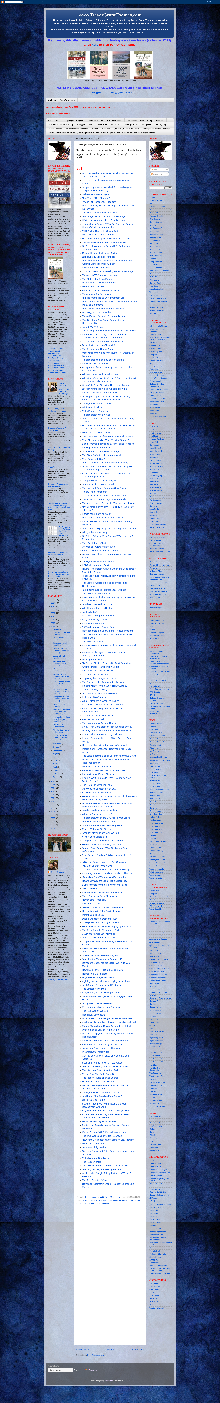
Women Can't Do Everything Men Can (101, 844)
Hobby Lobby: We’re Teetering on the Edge (57, 410)
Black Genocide (155, 1176)
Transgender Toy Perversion (96, 294)
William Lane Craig (157, 310)
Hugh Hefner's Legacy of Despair (99, 977)
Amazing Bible (155, 334)
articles (85, 1200)
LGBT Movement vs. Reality (96, 565)
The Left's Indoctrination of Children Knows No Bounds (110, 756)
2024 (53, 603)
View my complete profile (58, 980)
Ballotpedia (153, 950)
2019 (53, 620)
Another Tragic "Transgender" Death (100, 667)
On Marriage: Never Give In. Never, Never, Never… (58, 554)
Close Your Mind (54, 467)
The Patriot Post (54, 356)
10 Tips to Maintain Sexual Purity (98, 627)
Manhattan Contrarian (158, 582)
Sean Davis (154, 509)
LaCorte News (155, 783)
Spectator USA (155, 848)
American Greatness (157, 930)
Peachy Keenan (155, 503)
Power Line (154, 1022)
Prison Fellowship (156, 392)
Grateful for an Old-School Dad (98, 715)
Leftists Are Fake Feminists (96, 267)
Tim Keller (153, 304)
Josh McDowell (155, 255)
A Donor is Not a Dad (93, 719)
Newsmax (153, 808)
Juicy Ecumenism (156, 372)
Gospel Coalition (156, 361)
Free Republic (155, 990)
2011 (53, 798)
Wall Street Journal (157, 857)
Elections (106, 129)
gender (115, 1200)
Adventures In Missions (158, 326)
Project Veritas (155, 817)
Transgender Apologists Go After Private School (106, 818)
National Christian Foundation (156, 385)
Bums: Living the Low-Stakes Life (99, 345)
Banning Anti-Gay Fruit (93, 659)
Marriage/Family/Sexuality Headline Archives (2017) (61, 719)
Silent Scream (155, 1257)
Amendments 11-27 (157, 620)
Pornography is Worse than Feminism (101, 1007)
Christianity (94, 1200)
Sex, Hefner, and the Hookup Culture (101, 992)
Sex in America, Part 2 (93, 1100)
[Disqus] (110, 1240)
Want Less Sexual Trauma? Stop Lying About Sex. (107, 926)
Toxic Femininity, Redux (94, 1147)
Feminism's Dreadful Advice (96, 363)
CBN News (153, 730)
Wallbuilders (154, 1104)
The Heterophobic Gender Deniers (99, 723)
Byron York (153, 442)
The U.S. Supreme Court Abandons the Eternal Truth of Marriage (64, 388)
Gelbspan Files (155, 571)
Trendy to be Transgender (95, 492)
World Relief (154, 411)
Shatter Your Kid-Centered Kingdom (100, 955)
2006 (53, 815)
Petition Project (155, 585)
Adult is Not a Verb (91, 612)
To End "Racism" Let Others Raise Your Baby (105, 462)
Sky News (153, 844)
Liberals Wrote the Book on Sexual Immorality (60, 737)
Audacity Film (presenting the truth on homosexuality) (160, 662)
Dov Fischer (154, 457)
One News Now (155, 814)
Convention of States (157, 978)
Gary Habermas (155, 222)
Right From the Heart (158, 398)
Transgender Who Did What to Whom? (101, 1092)
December (57, 629)
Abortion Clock (155, 1163)
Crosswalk (153, 358)
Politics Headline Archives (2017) (60, 705)
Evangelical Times (156, 769)
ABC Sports (154, 1283)
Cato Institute (154, 956)
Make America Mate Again (95, 194)
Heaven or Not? (155, 237)
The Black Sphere (55, 358)
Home (110, 1349)
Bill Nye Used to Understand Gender (100, 550)
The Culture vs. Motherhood (96, 593)
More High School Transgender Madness (103, 308)
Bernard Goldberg (156, 439)
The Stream (154, 1091)
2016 (53, 781)
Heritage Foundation (157, 1001)
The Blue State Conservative (155, 1069)
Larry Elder (153, 473)
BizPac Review (155, 953)
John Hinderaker (156, 466)
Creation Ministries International (156, 545)
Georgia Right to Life (157, 1192)
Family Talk (154, 675)
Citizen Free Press (156, 748)
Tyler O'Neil (154, 521)
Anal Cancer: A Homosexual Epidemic (101, 985)
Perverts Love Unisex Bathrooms (99, 282)
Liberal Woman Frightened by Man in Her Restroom (108, 444)
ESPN (151, 1293)
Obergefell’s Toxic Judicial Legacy (99, 480)
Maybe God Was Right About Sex (99, 1074)
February (57, 774)
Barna (151, 1120)
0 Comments (115, 1197)
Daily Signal (154, 763)
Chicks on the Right (157, 962)
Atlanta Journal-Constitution (59, 373)
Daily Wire (153, 987)
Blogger (127, 1381)
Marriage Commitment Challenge (156, 129)
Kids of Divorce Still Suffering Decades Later (104, 1132)
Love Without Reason (158, 378)
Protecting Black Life (157, 1254)
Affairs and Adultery (92, 407)
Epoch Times (154, 766)
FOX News (153, 772)
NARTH (152, 695)
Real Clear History (55, 370)
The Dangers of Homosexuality (139, 120)
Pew (151, 1141)
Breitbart (152, 727)
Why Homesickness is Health (97, 608)
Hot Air (152, 1004)
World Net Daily (155, 878)
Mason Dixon (154, 1138)
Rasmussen (154, 1147)
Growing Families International (156, 685)
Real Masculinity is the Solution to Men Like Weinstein (109, 1022)
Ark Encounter (155, 540)
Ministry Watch (155, 381)
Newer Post (82, 1349)
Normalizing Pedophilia (94, 900)
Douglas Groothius (156, 216)
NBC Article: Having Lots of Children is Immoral (106, 1066)
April (55, 767)
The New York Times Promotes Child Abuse (104, 488)
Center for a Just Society (159, 959)
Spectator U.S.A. (156, 1053)
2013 (53, 791)
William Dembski (156, 307)
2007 (53, 811)
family (109, 1200)
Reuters (152, 835)
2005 (53, 818)
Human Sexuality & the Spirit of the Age (102, 911)
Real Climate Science (158, 591)
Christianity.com (155, 352)
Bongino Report (155, 724)
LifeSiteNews (53, 353)
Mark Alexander (155, 479)
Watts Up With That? (157, 594)
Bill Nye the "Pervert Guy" (95, 532)
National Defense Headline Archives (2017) (61, 676)
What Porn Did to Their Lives (96, 766)
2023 (53, 606)
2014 (53, 788)
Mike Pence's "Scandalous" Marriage (100, 451)
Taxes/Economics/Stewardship (60, 124)
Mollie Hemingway (156, 497)
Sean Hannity (154, 1047)
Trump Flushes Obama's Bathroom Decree (104, 316)
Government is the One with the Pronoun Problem (107, 631)
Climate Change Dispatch (159, 565)
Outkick (152, 1305)
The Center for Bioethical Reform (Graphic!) (159, 1269)
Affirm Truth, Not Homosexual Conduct (101, 290)
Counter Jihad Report (158, 757)
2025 (53, 600)
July (55, 757)
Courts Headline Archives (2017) (60, 639)
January (56, 777)
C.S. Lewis (153, 204)
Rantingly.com (155, 820)
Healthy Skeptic (155, 608)
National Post (154, 796)
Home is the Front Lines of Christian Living (103, 517)
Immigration (116, 124)
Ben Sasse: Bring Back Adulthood (99, 615)
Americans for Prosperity (159, 939)
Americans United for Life (159, 1173)
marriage (80, 1203)
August (56, 754)
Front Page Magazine (158, 993)
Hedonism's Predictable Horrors (98, 1081)
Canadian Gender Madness (96, 674)
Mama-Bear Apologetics (159, 271)
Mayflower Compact (157, 636)
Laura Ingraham (155, 1010)
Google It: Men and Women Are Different (102, 840)
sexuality (91, 1203)
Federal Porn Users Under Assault (99, 392)
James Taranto (155, 463)
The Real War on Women (95, 1011)
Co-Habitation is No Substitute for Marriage (104, 495)
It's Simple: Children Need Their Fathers (102, 704)
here (95, 44)
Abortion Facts (155, 1167)
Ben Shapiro (154, 436)
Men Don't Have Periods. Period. (98, 821)
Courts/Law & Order (95, 120)
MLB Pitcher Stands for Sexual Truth (100, 231)
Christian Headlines (157, 207)
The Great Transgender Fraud (97, 785)
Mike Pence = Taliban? (93, 459)
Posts (155, 170)
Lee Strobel (154, 265)
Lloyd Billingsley (155, 476)
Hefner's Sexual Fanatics (94, 974)
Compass (153, 894)
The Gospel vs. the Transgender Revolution (104, 682)
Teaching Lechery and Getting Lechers (101, 1169)
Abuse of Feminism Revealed (97, 792)
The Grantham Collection (159, 1273)
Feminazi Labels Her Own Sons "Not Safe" (103, 770)
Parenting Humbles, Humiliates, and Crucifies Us (107, 873)
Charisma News (155, 733)
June (55, 760)
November (57, 744)
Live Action (153, 1225)
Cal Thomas (154, 445)
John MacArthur (155, 253)
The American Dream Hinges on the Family (104, 499)
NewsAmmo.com (156, 805)
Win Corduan (154, 313)
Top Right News (155, 1094)
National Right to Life (157, 1232)
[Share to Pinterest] (138, 1197)
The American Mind (157, 1062)
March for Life (155, 1229)
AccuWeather (154, 1287)
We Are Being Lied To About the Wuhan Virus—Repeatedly (64, 531)
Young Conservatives (158, 1107)
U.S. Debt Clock (155, 906)
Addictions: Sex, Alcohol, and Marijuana (102, 1048)
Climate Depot (54, 351)
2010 (53, 801)
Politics (95, 129)
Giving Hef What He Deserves (97, 1003)
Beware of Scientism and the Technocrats (58, 485)
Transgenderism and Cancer (96, 403)
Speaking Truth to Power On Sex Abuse (102, 1062)
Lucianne (153, 1016)
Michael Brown (155, 277)
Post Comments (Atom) (96, 1355)
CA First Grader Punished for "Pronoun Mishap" (106, 869)
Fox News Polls (155, 1126)
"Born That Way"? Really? (95, 689)
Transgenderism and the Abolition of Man (103, 360)
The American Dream (158, 1059)
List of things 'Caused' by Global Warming (159, 578)
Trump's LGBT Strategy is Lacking (99, 275)
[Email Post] (124, 1197)
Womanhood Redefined (94, 286)
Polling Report (155, 1144)
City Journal (154, 751)
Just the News (155, 780)
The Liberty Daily (156, 851)
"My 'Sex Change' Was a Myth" (97, 866)
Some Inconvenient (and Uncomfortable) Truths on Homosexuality (58, 574)
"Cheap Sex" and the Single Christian (101, 922)
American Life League (158, 1170)
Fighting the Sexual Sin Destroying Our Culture (106, 981)
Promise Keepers (156, 395)
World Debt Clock (156, 909)
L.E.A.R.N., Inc (155, 1201)
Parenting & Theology (93, 915)
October (56, 747)
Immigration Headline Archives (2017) (61, 633)
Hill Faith (152, 364)
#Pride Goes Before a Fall (95, 837)
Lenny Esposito (155, 268)
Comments (157, 174)
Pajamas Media (155, 1019)
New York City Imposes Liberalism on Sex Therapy (108, 1139)
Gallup (152, 1129)
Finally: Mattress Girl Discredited (98, 829)
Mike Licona (154, 280)
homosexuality (134, 1200)
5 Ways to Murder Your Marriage (98, 934)
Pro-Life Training (156, 703)
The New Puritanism (92, 641)
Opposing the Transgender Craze (99, 678)
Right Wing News (156, 1038)
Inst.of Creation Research (159, 552)
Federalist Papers (156, 633)
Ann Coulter (154, 430)
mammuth (109, 1381)
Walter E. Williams (156, 527)
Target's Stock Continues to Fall (98, 484)
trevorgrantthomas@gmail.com (110, 92)
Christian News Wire (157, 742)
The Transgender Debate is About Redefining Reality (109, 330)
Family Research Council (159, 672)
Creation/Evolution (114, 120)
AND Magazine (155, 942)
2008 (53, 808)
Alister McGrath (155, 201)
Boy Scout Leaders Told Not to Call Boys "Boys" (106, 1110)
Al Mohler (153, 198)
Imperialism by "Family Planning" (98, 774)
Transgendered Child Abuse (96, 415)
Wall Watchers (155, 407)
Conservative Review (157, 972)
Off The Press (155, 811)
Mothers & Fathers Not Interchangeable (102, 825)
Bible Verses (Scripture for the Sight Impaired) (159, 338)
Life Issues (153, 1213)
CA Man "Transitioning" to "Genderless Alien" (104, 389)
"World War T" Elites (92, 327)
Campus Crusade (156, 345)
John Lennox (154, 250)
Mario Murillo (154, 274)
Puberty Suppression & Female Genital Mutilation (107, 730)
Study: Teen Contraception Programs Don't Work (107, 727)
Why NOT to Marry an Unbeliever (99, 1121)
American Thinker (55, 349)
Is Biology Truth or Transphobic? (98, 312)
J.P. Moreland (154, 240)
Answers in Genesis (157, 537)
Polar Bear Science (157, 588)
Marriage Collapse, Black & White (99, 937)
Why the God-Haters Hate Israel (61, 731)
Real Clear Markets (56, 365)
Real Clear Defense (157, 823)
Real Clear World (156, 832)
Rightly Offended (156, 1041)
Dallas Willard (154, 213)
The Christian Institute (158, 298)
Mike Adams (154, 494)
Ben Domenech (155, 433)
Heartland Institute (156, 574)
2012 (53, 795)
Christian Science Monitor (159, 968)
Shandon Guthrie (156, 289)
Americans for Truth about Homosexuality (159, 657)
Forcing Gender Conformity (96, 447)
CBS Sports (154, 1290)
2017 (53, 626)
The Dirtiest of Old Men (94, 989)
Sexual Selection (90, 888)
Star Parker (154, 515)
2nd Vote (153, 1160)
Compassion (154, 355)
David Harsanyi (155, 451)
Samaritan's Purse (156, 401)
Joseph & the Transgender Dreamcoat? (102, 959)
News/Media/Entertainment (77, 129)
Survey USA (154, 1150)
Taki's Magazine (155, 1056)
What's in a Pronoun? (93, 1143)
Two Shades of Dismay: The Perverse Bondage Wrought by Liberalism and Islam (59, 507)
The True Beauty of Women (96, 1180)
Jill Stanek (153, 1198)
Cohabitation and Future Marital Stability (102, 341)
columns (102, 1200)
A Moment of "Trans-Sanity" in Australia (102, 1044)
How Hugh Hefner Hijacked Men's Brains (102, 970)
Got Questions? (155, 228)
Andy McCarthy (155, 427)
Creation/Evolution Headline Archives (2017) (61, 691)
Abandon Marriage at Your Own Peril (100, 833)
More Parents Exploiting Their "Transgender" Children (109, 528)
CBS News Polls (155, 1123)
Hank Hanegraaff (156, 234)
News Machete (155, 802)
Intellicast (153, 1299)
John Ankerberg (155, 246)
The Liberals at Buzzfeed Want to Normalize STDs (107, 436)
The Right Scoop (156, 1088)
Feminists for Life (156, 1189)
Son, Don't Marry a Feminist (96, 619)
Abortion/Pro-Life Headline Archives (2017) (61, 663)
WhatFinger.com (156, 872)
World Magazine (156, 875)
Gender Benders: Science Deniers (99, 810)
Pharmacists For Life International (157, 1239)
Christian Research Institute (160, 210)
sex (86, 1203)
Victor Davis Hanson (157, 524)
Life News (153, 1216)
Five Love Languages (158, 678)
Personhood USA (156, 1235)
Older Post (138, 1349)
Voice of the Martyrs (157, 404)
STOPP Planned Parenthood (156, 1261)
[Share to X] (133, 1197)
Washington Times (156, 866)
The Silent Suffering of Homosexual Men (102, 455)
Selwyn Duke (154, 512)
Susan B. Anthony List (158, 1265)
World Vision (154, 414)
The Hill (152, 1079)
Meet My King (160, 124)
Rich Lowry (153, 506)
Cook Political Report (157, 981)
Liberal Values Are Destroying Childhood (102, 734)
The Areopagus (155, 295)
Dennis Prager (155, 454)
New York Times (155, 799)
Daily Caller (154, 984)
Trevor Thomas (102, 1203)
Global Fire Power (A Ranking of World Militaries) (160, 997)
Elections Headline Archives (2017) (60, 657)
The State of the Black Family (97, 279)
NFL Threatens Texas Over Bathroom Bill (103, 298)
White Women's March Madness (98, 234)
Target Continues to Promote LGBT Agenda (104, 590)
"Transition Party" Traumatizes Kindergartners (105, 877)
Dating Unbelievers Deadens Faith (99, 919)
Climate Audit (154, 562)
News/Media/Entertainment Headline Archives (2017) (61, 712)
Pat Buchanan (155, 500)
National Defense (55, 129)
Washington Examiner (158, 860)
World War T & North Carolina (97, 432)
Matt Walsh (153, 485)
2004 (53, 822)
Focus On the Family (157, 681)
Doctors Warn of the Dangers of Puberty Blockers (107, 1018)
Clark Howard (154, 891)
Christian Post (155, 349)
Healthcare (102, 124)
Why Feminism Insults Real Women (100, 374)
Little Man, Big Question (94, 697)
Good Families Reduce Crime (97, 604)
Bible (151, 626)
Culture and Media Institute (160, 760)
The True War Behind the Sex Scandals (102, 1136)
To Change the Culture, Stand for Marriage (103, 216)
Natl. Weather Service (158, 1302)
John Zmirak (154, 469)
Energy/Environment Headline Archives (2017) (61, 651)
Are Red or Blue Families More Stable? (102, 1096)
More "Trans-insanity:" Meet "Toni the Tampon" (105, 440)
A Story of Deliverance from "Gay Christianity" (105, 862)
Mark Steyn (154, 482)
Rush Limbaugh (155, 1044)
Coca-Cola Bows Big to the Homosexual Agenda (106, 385)
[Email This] (128, 1197)
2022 (53, 610)
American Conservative (158, 927)
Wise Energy (154, 597)
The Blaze (153, 1065)
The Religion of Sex (92, 1162)
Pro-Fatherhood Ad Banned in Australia (102, 892)
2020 (53, 616)
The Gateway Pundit (157, 1076)
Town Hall (153, 1098)
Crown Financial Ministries (160, 897)
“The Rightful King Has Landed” (60, 725)
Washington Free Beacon (159, 863)
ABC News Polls (155, 1117)
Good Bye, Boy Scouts (93, 1014)
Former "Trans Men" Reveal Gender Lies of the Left (108, 1026)
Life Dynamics (155, 1207)
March (56, 770)
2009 (53, 805)
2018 (53, 623)
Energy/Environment (85, 124)
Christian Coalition (156, 965)
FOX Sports (154, 1296)
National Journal (156, 793)
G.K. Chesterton (155, 219)
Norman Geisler (155, 283)
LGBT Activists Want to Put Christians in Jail (104, 885)
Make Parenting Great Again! (97, 411)
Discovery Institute (156, 549)
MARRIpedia (154, 692)
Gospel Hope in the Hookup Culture (100, 253)
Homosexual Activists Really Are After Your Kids (106, 745)
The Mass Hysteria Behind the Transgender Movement (110, 503)
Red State (153, 1035)
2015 (53, 785)
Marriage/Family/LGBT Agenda (138, 124)
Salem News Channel (158, 841)
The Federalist (155, 1073)
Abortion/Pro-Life (55, 120)
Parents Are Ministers (93, 623)
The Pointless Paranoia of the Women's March (105, 242)
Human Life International (159, 1195)
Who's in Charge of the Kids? (97, 814)
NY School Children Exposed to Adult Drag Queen (107, 663)
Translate (93, 1370)
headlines (123, 1200)
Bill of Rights (154, 629)
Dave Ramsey (155, 900)
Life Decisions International (160, 1204)
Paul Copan (154, 286)
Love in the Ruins (91, 903)
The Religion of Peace (158, 301)
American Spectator (157, 933)
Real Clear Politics (156, 1031)
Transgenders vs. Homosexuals (98, 561)
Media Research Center (159, 790)
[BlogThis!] (131, 1197)
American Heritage (156, 623)
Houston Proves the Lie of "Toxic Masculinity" (105, 881)
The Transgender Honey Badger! (98, 349)
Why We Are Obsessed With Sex (99, 789)
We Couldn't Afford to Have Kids (98, 547)
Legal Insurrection (156, 1013)
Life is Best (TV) (155, 1210)
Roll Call (152, 838)
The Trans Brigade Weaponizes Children (102, 930)
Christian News (155, 739)
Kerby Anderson (155, 262)
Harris (151, 1132)
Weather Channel (156, 1308)
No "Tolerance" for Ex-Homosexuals (100, 693)
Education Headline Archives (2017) (60, 670)
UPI (150, 854)
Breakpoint (153, 342)
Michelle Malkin (155, 491)
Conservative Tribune (158, 975)
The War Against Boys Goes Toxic (99, 212)
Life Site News (155, 787)
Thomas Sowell (155, 518)
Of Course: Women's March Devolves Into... (104, 220)
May (55, 764)
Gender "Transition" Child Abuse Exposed (103, 907)
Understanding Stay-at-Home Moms (100, 1030)
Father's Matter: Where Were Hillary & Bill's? (104, 686)
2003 (53, 825)
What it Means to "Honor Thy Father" (100, 701)
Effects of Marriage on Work (96, 514)
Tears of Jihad (155, 292)
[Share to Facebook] (136, 1197)
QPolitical (153, 1025)
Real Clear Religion (56, 368)
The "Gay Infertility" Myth (94, 543)
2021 (53, 613)
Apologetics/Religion (74, 120)
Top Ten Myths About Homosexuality (158, 712)
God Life (152, 225)
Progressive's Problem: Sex (96, 1052)
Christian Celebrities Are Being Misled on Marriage (107, 271)
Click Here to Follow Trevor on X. (61, 100)
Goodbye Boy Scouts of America (98, 257)
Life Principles (155, 1219)
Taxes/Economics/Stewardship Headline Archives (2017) (61, 684)
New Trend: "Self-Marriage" (96, 198)
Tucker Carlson (155, 1101)
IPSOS (152, 1135)
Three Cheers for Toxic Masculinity (99, 896)
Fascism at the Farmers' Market (98, 670)
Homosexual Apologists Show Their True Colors (106, 238)
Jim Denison (154, 243)
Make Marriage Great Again (96, 1158)
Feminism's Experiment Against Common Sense (106, 1040)
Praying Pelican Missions (159, 389)
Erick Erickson (155, 460)
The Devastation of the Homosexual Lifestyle (105, 1165)
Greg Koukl (154, 231)
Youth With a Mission (157, 417)
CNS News (153, 754)
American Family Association (156, 652)
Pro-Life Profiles (155, 1251)
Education (160, 120)
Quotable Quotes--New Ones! (126, 129)
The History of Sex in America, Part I (100, 1070)
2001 (53, 828)
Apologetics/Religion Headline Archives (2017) (61, 699)
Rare (151, 1028)
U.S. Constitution (156, 639)
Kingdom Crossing (156, 375)
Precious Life (154, 1248)
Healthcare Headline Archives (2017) (61, 644)
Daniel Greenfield (156, 448)
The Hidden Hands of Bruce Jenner (100, 1077)
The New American (157, 1082)
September (58, 750)
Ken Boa (152, 259)
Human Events (155, 1007)
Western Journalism (157, 869)
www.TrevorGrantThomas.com (110, 14)
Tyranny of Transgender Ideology (99, 202)
